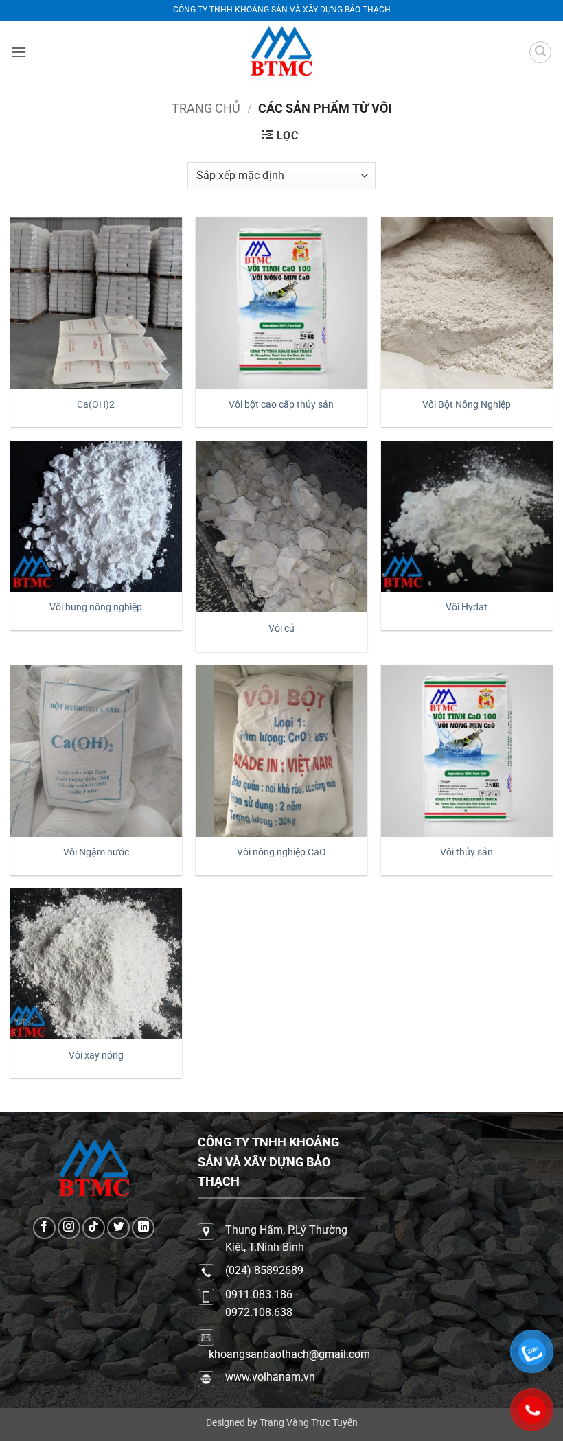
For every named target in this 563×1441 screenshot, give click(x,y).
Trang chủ (206, 108)
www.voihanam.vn (270, 1376)
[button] (18, 52)
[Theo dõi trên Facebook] (44, 1228)
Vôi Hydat (466, 607)
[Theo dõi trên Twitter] (118, 1228)
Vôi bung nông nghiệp (95, 607)
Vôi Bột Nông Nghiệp (466, 405)
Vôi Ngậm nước (96, 852)
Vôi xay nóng (96, 1055)
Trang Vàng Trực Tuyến (309, 1423)
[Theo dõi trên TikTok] (93, 1228)
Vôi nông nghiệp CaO (281, 852)
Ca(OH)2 (96, 405)
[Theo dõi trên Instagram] (69, 1228)
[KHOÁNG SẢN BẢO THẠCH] (281, 52)
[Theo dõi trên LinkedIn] (143, 1228)
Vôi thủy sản (466, 852)
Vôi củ (281, 628)
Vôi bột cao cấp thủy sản (281, 405)
